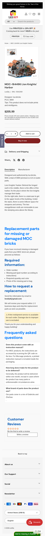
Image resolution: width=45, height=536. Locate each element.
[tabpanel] (22, 192)
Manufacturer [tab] (24, 170)
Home (6, 43)
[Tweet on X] (14, 160)
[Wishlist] (30, 14)
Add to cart (30, 134)
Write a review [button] (22, 435)
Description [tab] (10, 170)
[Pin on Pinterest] (23, 160)
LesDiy (7, 92)
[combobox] (22, 21)
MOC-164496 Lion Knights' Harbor (21, 43)
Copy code (29, 36)
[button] (33, 14)
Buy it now (22, 141)
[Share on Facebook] (18, 160)
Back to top (22, 454)
